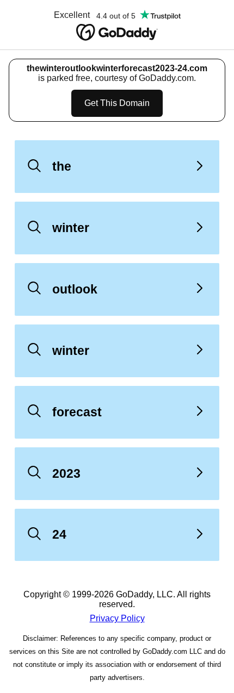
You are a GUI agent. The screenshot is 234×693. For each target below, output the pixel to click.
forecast (77, 412)
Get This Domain (117, 103)
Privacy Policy (117, 618)
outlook (74, 289)
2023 (66, 473)
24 (59, 534)
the (61, 166)
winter (70, 228)
